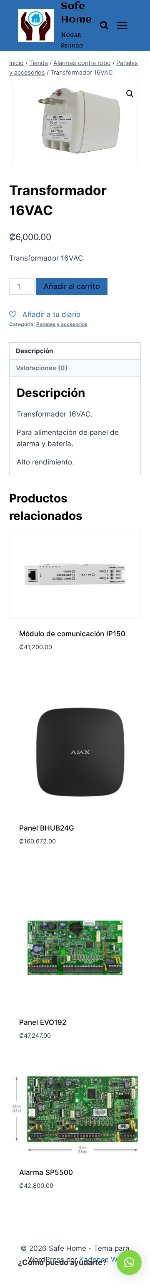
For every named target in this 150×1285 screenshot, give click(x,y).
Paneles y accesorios (62, 324)
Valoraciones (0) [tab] (42, 368)
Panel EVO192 (42, 1022)
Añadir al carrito (72, 286)
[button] (130, 93)
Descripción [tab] (34, 351)
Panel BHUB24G (46, 828)
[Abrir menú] (122, 25)
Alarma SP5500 (46, 1172)
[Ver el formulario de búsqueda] (104, 25)
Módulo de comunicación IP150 (72, 634)
